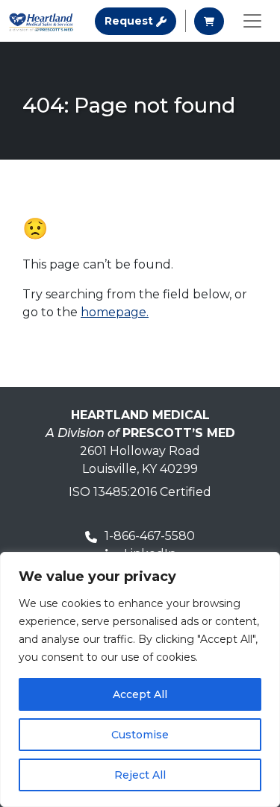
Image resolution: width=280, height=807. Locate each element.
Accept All (140, 694)
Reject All (140, 775)
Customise (140, 734)
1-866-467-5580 (150, 536)
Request (140, 20)
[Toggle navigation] (252, 21)
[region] (140, 679)
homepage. (115, 312)
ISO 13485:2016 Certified (140, 492)
